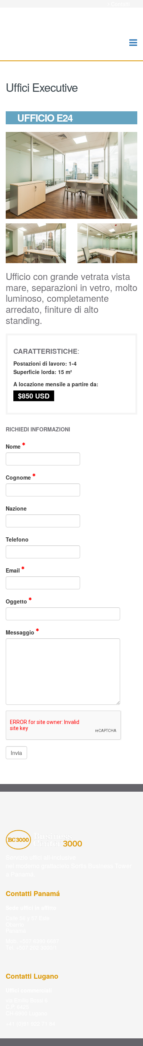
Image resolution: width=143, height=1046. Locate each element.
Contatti (120, 4)
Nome (14, 446)
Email (13, 570)
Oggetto (17, 601)
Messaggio (21, 632)
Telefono (17, 539)
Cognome (19, 477)
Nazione (16, 508)
